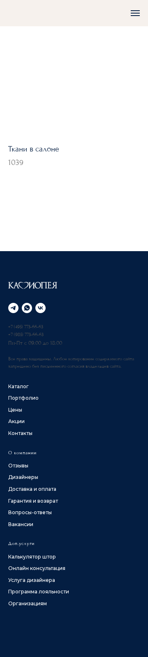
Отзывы (18, 465)
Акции (16, 421)
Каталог (18, 386)
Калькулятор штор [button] (32, 557)
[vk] (40, 308)
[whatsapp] (27, 308)
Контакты (20, 433)
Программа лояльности (38, 591)
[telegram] (13, 308)
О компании (22, 453)
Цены (15, 410)
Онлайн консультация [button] (36, 568)
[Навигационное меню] (135, 13)
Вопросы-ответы (30, 512)
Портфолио (23, 398)
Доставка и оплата (32, 489)
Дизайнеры (23, 477)
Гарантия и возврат (33, 501)
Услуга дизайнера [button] (31, 580)
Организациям (27, 603)
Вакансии (20, 524)
